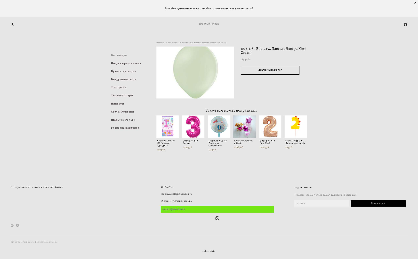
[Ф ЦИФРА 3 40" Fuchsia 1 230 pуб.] (193, 126)
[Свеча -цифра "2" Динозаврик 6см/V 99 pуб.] (296, 126)
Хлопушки (119, 87)
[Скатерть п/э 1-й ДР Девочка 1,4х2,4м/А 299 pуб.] (167, 126)
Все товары (119, 55)
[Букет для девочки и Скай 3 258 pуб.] (244, 126)
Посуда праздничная (126, 63)
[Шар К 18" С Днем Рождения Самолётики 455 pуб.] (219, 126)
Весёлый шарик (209, 24)
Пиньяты (117, 103)
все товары (173, 42)
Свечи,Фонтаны (122, 111)
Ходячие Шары (122, 95)
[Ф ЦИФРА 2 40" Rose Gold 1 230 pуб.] (270, 126)
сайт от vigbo (209, 251)
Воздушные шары (124, 79)
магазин (160, 42)
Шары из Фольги (123, 120)
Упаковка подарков (125, 128)
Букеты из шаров (123, 71)
